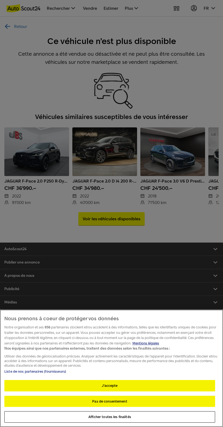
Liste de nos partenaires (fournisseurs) (35, 371)
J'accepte (109, 385)
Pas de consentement (109, 401)
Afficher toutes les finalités (109, 417)
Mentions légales (145, 343)
